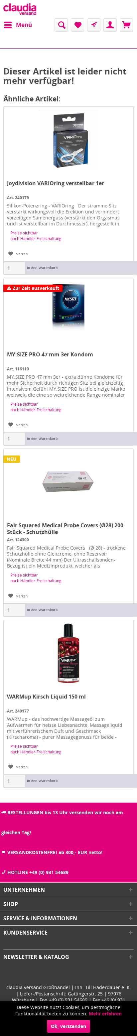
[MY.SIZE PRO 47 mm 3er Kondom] (68, 311)
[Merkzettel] (77, 25)
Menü (24, 25)
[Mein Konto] (110, 25)
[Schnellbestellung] (93, 25)
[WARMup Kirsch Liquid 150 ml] (68, 653)
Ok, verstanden (68, 1026)
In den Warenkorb (42, 267)
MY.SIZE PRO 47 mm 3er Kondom (50, 354)
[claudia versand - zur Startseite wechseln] (19, 9)
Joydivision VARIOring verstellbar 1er (55, 183)
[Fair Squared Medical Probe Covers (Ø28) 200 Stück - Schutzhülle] (68, 482)
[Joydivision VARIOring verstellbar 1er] (68, 140)
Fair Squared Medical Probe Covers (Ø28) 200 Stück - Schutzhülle (65, 528)
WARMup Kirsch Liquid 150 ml (46, 696)
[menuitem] (17, 25)
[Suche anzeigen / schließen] (61, 25)
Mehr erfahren (105, 1013)
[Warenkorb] (126, 25)
